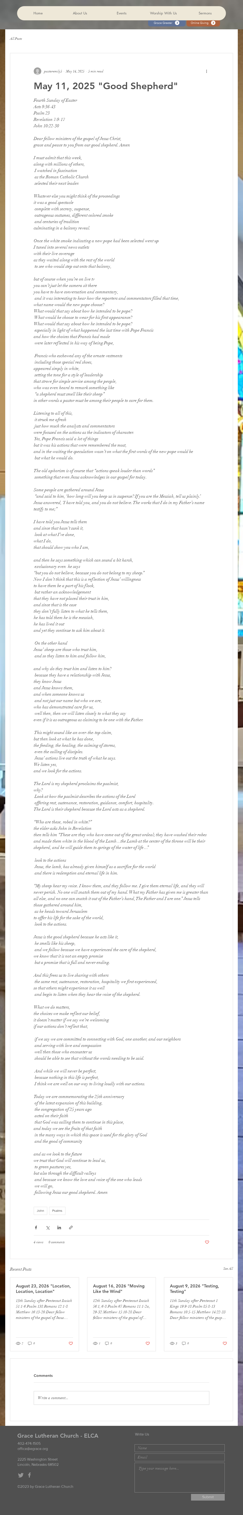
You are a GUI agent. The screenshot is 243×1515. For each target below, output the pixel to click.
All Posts (16, 39)
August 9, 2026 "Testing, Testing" (194, 1288)
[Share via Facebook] (36, 1227)
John (40, 1210)
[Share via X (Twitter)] (47, 1227)
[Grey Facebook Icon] (29, 1475)
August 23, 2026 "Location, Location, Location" (43, 1288)
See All (228, 1269)
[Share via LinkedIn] (59, 1227)
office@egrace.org (33, 1449)
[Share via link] (71, 1227)
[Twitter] (21, 1475)
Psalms (57, 1210)
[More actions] (206, 71)
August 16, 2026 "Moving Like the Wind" (119, 1288)
